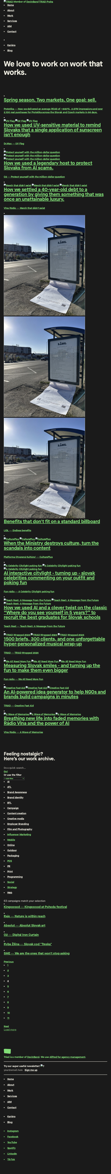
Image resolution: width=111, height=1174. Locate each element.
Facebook (13, 1136)
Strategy (12, 887)
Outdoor (12, 850)
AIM (9, 26)
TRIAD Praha (46, 1)
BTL (9, 802)
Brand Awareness (17, 792)
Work (10, 15)
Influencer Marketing (19, 834)
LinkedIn (12, 1153)
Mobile (11, 839)
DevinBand (32, 1)
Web (9, 892)
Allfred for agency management (67, 1057)
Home (10, 5)
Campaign (13, 808)
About (10, 10)
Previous (9, 961)
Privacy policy (12, 1163)
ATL (9, 787)
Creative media (15, 818)
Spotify (11, 1148)
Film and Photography (19, 829)
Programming (15, 876)
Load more (10, 1029)
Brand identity (15, 797)
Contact (11, 31)
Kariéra (11, 45)
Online (11, 845)
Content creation (16, 813)
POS (9, 861)
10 (8, 1012)
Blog (9, 50)
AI (8, 781)
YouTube (12, 1142)
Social (10, 882)
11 (8, 1018)
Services (12, 21)
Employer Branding (18, 824)
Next (6, 1026)
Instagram (13, 1131)
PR (8, 866)
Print (10, 871)
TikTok (11, 1159)
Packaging (13, 855)
